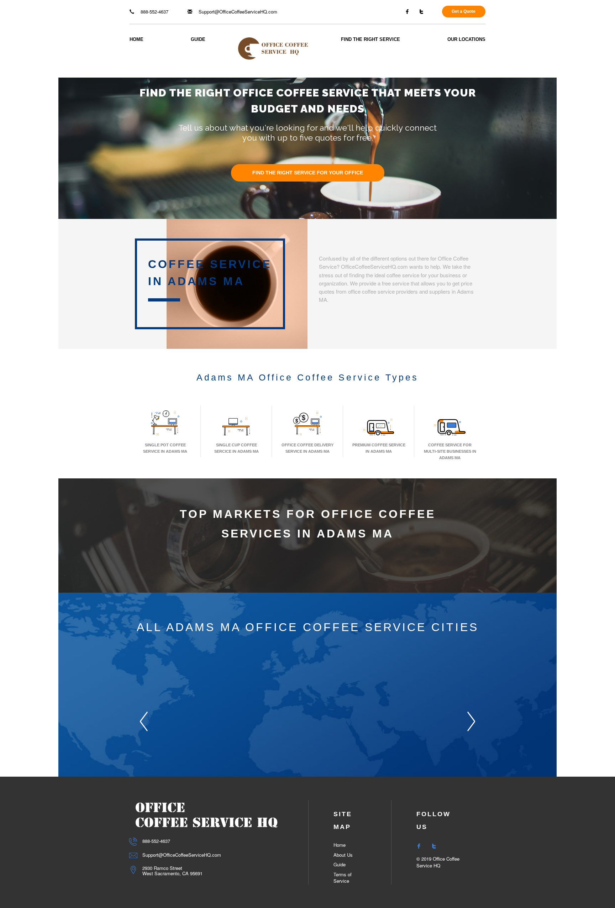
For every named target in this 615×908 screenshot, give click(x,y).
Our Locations (466, 39)
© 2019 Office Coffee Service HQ (437, 862)
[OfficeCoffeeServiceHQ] (273, 48)
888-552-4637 (153, 11)
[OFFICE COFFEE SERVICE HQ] (206, 814)
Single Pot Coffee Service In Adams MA (165, 448)
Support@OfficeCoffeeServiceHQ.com (237, 11)
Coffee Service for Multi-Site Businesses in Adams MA (450, 451)
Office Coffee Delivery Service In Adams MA (307, 448)
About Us (343, 854)
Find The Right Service (370, 39)
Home (136, 39)
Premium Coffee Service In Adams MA (378, 448)
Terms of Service (342, 878)
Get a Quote (463, 11)
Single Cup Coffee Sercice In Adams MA (236, 448)
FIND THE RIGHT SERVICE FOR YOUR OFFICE (307, 172)
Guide (198, 39)
